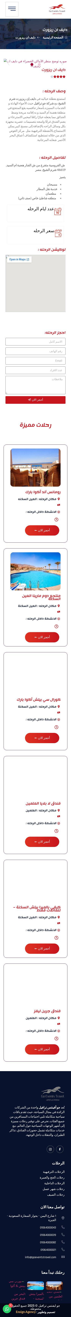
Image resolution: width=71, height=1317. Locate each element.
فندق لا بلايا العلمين (43, 803)
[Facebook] (60, 1149)
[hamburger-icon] (11, 9)
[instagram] (50, 1149)
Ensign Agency (26, 1312)
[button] (31, 64)
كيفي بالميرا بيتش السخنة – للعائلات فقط (37, 908)
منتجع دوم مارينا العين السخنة (41, 597)
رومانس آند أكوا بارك (43, 492)
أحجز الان (44, 530)
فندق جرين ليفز (47, 1011)
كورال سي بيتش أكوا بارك (39, 699)
